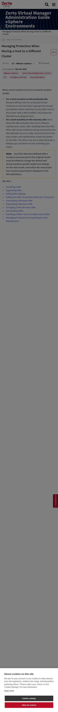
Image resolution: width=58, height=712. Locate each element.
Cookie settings (29, 698)
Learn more (9, 691)
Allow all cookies (29, 705)
